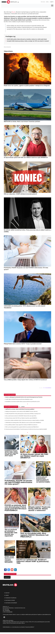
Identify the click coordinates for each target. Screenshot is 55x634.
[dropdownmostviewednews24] (27, 433)
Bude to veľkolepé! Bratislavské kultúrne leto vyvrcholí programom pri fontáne (24, 397)
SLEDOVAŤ (7, 577)
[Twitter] (8, 569)
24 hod (22, 406)
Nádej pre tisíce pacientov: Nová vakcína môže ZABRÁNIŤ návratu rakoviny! (22, 411)
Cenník (7, 595)
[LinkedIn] (15, 569)
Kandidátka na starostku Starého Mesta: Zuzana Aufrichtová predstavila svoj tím (23, 401)
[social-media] (4, 617)
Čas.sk (13, 12)
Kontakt (7, 592)
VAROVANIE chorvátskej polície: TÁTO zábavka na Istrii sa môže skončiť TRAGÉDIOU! (23, 422)
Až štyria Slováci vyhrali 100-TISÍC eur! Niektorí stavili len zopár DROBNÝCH (21, 418)
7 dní (19, 406)
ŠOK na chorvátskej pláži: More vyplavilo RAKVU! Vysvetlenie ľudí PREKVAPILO (22, 427)
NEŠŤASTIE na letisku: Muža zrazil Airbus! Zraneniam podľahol (20, 409)
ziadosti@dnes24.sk (46, 614)
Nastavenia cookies (10, 600)
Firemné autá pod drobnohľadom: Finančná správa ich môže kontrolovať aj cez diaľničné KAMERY (26, 429)
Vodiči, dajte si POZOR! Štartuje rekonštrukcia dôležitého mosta (19, 399)
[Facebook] (5, 569)
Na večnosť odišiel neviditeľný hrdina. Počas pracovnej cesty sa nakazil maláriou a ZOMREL (25, 420)
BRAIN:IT (32, 627)
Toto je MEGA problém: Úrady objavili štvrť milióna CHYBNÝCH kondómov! (21, 424)
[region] (18, 2)
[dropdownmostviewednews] (27, 404)
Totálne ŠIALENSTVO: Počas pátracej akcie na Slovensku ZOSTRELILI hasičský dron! (23, 413)
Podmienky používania (10, 597)
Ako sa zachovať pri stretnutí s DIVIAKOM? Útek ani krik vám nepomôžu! (21, 415)
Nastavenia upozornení (11, 602)
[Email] (12, 569)
